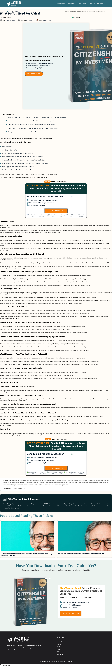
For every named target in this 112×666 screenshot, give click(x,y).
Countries (100, 4)
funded (103, 11)
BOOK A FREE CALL (57, 211)
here (23, 488)
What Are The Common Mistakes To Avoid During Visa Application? (24, 160)
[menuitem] (61, 3)
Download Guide (33, 74)
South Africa (14, 11)
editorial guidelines (62, 485)
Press (58, 651)
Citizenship (60, 4)
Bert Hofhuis (29, 20)
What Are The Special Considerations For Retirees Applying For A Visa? (25, 163)
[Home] (7, 11)
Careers (59, 644)
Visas (91, 4)
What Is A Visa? (7, 147)
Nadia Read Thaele (48, 20)
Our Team (60, 654)
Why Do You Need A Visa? (10, 150)
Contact (59, 647)
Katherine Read (11, 20)
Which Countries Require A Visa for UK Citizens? (17, 153)
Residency (71, 4)
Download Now (72, 614)
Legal (58, 649)
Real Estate (82, 4)
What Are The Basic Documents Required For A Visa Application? (23, 157)
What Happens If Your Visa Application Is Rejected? (18, 167)
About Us (59, 642)
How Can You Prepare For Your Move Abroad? (16, 170)
